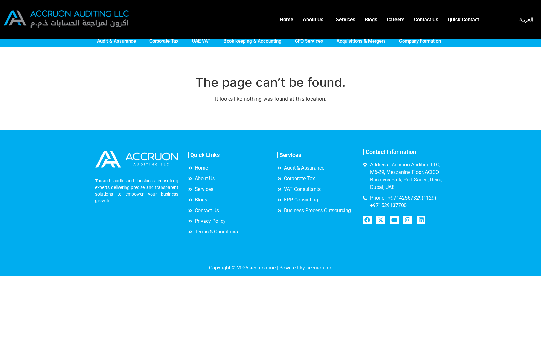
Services (345, 20)
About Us (313, 20)
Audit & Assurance (116, 41)
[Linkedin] (421, 220)
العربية (526, 20)
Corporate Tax (163, 41)
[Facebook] (367, 220)
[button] (314, 20)
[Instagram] (407, 220)
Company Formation (420, 41)
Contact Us (426, 20)
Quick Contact (463, 20)
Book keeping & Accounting (252, 41)
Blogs (371, 20)
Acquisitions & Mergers (361, 41)
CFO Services (309, 41)
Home (286, 20)
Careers (395, 20)
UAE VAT (201, 41)
